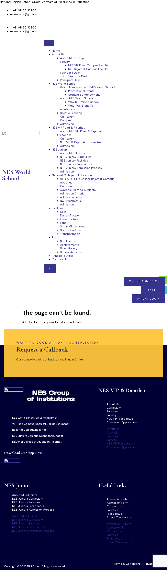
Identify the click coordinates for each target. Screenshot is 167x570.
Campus (65, 120)
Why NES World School (83, 102)
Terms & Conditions (127, 564)
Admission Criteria (72, 193)
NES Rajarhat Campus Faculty (88, 69)
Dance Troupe (69, 215)
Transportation (70, 234)
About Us (58, 54)
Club (63, 212)
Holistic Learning (71, 113)
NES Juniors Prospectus (76, 164)
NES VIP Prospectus (120, 418)
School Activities (71, 252)
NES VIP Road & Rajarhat (68, 127)
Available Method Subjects (78, 190)
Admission (67, 124)
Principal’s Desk (70, 80)
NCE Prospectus (71, 201)
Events (56, 237)
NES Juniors (60, 149)
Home (56, 50)
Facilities (65, 135)
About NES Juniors (72, 153)
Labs (63, 223)
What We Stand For (81, 105)
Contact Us (59, 259)
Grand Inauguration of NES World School (87, 87)
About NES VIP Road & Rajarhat (81, 131)
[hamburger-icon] (49, 43)
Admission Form (71, 197)
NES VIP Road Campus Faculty (88, 65)
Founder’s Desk (70, 72)
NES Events (67, 241)
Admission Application (122, 422)
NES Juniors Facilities (74, 160)
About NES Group (72, 58)
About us (66, 182)
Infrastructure (69, 219)
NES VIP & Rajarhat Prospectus (80, 142)
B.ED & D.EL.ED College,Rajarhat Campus (87, 179)
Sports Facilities (70, 230)
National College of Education (72, 175)
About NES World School (76, 98)
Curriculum (67, 116)
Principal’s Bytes (62, 256)
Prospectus (114, 513)
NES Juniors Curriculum (75, 157)
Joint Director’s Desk (74, 76)
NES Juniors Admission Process (81, 168)
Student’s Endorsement (84, 94)
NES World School (16, 175)
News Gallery (68, 248)
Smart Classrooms (72, 226)
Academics (67, 109)
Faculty (65, 61)
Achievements (69, 245)
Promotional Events (81, 91)
